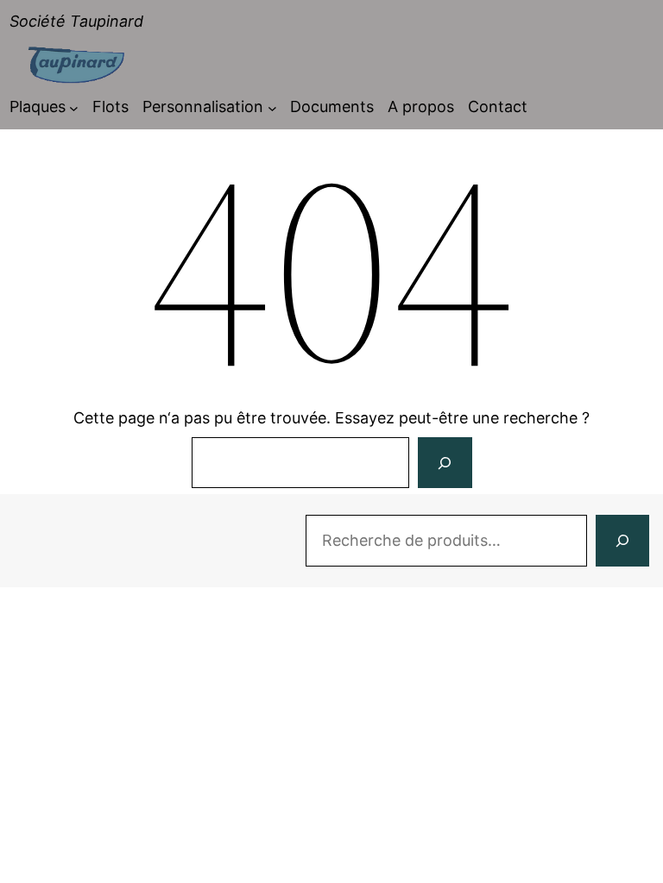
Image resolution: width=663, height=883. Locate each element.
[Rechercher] (444, 463)
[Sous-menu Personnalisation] (272, 107)
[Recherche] (622, 541)
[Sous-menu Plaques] (74, 107)
